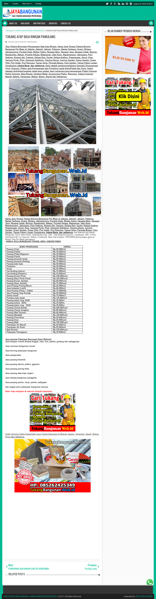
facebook (111, 4)
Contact (15, 4)
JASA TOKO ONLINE (144, 596)
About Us (13, 23)
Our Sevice (25, 23)
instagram (127, 4)
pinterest (131, 4)
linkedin (123, 4)
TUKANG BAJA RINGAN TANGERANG (22, 42)
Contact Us (66, 23)
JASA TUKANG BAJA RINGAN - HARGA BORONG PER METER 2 (30, 596)
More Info (26, 4)
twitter (107, 4)
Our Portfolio (39, 23)
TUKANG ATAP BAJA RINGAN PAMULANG (30, 36)
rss (119, 4)
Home (4, 23)
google (115, 4)
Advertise (53, 23)
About (6, 4)
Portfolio (38, 4)
